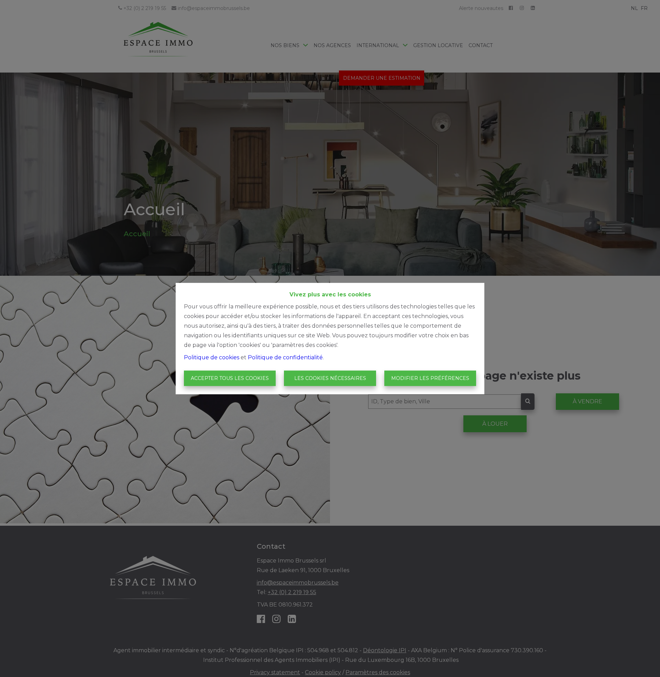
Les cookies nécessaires (330, 378)
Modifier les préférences (430, 378)
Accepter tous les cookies (230, 378)
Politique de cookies (211, 357)
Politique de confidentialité (285, 357)
